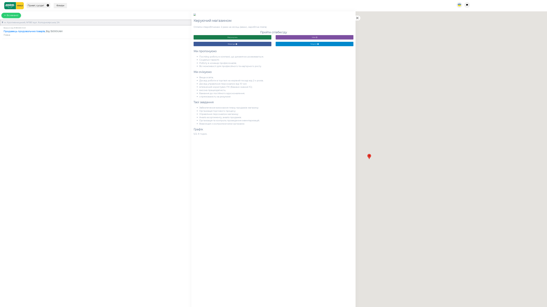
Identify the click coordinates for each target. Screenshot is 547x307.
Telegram (313, 44)
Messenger (231, 44)
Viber (314, 37)
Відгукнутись (232, 37)
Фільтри (60, 5)
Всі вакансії (12, 15)
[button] (369, 156)
